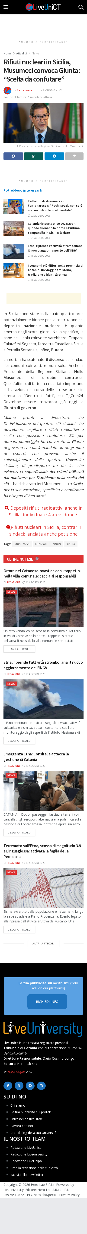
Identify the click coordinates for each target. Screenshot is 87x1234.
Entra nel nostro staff (26, 1119)
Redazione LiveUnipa (26, 1161)
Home (7, 53)
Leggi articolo (21, 649)
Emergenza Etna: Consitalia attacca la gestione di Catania (36, 756)
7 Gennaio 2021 (51, 90)
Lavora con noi (21, 1126)
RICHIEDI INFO (47, 1001)
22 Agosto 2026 (40, 215)
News (35, 53)
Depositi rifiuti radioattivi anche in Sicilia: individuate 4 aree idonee (46, 511)
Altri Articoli (43, 943)
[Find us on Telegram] (30, 1086)
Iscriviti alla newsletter (26, 1174)
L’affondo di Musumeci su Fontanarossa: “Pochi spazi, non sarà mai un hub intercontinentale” (55, 205)
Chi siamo (17, 1105)
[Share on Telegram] (54, 156)
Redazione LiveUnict (25, 1147)
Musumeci (22, 544)
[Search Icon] (81, 7)
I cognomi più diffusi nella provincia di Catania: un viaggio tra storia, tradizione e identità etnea (55, 270)
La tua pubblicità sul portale (31, 1112)
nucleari (41, 544)
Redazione (24, 90)
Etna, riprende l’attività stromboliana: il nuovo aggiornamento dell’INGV (56, 248)
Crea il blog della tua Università (33, 1132)
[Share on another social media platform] (74, 156)
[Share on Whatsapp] (34, 156)
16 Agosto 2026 (40, 255)
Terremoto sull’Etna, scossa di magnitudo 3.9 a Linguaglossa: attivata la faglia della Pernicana (42, 851)
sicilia (70, 544)
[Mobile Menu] (5, 7)
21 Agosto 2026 (40, 238)
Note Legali (16, 1072)
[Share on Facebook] (13, 156)
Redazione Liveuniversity (28, 1154)
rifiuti (57, 544)
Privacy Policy (69, 1195)
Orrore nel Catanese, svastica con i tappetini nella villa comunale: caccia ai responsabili (42, 573)
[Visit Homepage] (43, 7)
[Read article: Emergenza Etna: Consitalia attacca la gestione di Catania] (43, 791)
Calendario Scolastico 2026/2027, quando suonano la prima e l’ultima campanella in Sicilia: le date (54, 228)
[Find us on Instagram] (41, 1086)
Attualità (21, 53)
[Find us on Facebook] (7, 1086)
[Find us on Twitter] (19, 1086)
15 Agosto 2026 (35, 863)
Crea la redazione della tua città (34, 1168)
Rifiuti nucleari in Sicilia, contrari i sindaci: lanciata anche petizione (45, 530)
